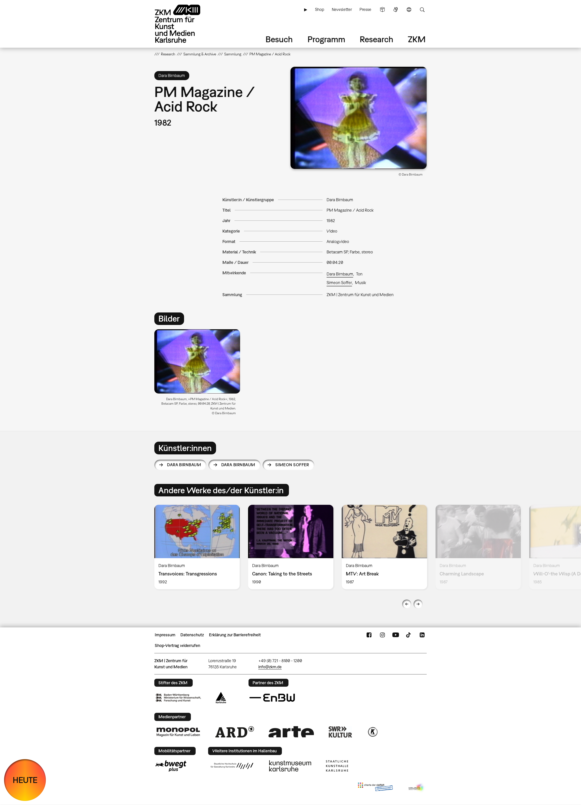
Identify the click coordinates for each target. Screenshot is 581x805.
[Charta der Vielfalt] (375, 787)
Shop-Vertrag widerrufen (177, 645)
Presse (365, 9)
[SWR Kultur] (340, 732)
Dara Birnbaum (340, 274)
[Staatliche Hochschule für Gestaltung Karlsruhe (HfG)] (232, 766)
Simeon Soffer (339, 282)
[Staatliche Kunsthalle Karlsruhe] (337, 766)
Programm (326, 39)
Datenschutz (192, 634)
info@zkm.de (270, 666)
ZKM (417, 39)
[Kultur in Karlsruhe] (372, 732)
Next (418, 604)
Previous (406, 604)
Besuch (279, 39)
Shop (319, 9)
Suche (422, 9)
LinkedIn (422, 634)
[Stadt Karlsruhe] (220, 697)
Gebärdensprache (395, 9)
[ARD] (234, 732)
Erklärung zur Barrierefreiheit (235, 634)
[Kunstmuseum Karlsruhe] (290, 766)
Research (376, 39)
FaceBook (369, 634)
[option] (199, 374)
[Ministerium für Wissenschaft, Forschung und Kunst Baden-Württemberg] (178, 698)
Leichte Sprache (382, 9)
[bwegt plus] (170, 766)
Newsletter (342, 9)
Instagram (382, 634)
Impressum (165, 634)
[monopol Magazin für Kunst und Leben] (178, 732)
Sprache (409, 9)
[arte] (291, 731)
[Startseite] (183, 23)
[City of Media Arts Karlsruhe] (417, 787)
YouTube (395, 634)
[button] (358, 118)
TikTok (409, 634)
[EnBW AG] (272, 698)
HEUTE (25, 780)
